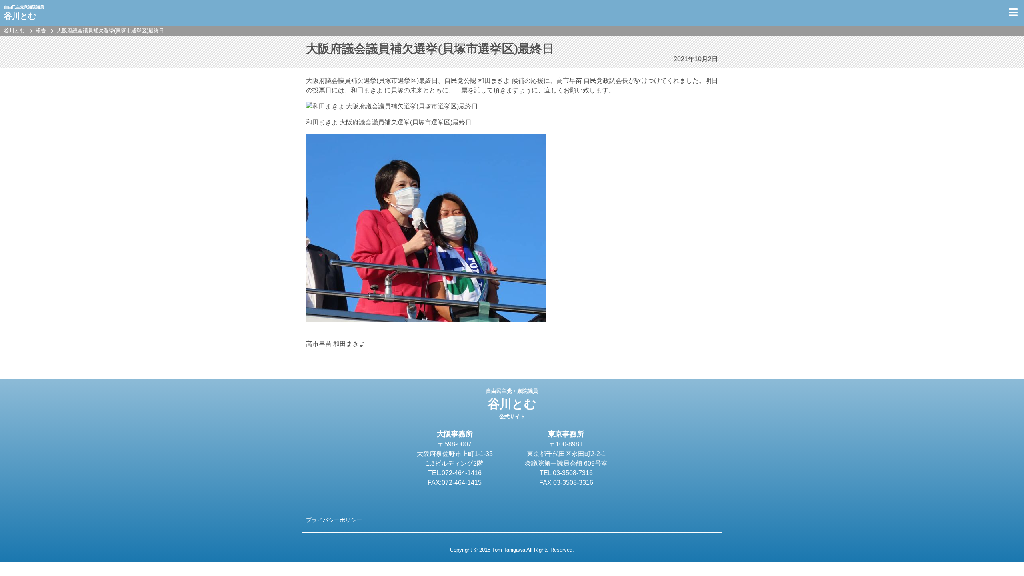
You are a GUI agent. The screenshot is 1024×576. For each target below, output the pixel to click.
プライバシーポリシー (334, 520)
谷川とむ (512, 404)
